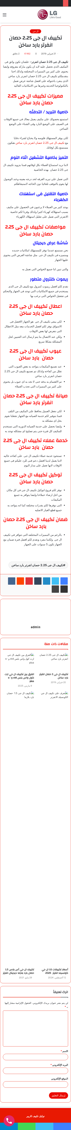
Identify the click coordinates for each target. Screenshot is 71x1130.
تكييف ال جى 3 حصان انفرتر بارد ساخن (53, 676)
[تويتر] (55, 581)
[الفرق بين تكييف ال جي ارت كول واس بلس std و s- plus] (18, 662)
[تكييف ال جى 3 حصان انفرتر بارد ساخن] (52, 662)
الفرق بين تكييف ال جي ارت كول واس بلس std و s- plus (19, 678)
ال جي (35, 31)
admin (35, 627)
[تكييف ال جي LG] (49, 14)
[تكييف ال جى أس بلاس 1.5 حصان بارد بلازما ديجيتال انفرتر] (18, 828)
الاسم (64, 1051)
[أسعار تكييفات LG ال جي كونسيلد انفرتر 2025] (52, 828)
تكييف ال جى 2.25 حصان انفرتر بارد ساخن (39, 143)
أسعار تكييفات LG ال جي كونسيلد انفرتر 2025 (55, 971)
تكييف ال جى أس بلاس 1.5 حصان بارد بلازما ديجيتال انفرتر (18, 971)
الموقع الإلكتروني (59, 1078)
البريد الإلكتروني (59, 1064)
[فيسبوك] (64, 581)
